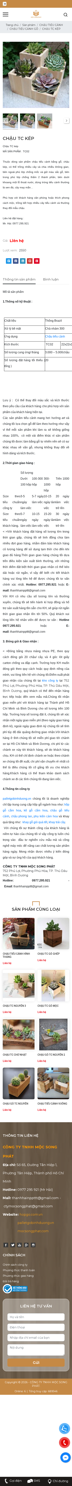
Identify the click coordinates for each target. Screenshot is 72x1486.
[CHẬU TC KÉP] (10, 121)
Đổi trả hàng (11, 1281)
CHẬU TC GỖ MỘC (48, 1005)
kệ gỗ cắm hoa (35, 810)
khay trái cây (57, 822)
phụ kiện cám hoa (46, 816)
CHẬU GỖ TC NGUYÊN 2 (51, 1054)
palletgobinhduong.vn (17, 798)
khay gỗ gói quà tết (35, 822)
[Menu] (5, 14)
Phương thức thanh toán (19, 1270)
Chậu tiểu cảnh (55, 336)
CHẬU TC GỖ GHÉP (48, 953)
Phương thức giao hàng (18, 1275)
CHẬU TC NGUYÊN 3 (14, 1005)
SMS (36, 1481)
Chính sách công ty (15, 1264)
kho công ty (50, 680)
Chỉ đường (60, 1481)
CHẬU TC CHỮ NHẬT (15, 1054)
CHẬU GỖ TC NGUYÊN (15, 1103)
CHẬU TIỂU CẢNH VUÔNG (52, 1103)
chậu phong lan (21, 816)
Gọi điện (16, 1481)
